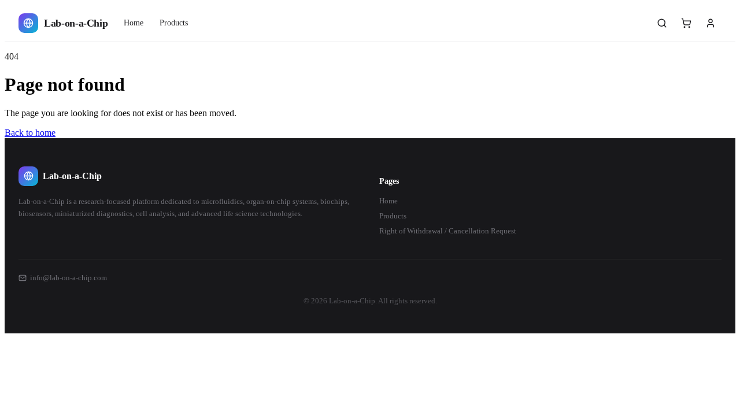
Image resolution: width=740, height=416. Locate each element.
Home (133, 22)
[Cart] (686, 23)
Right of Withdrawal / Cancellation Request (447, 230)
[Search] (662, 23)
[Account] (711, 23)
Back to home (30, 133)
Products (174, 22)
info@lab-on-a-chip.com (68, 277)
